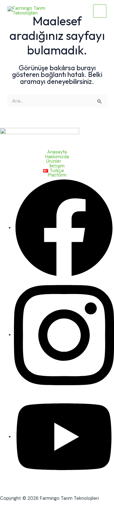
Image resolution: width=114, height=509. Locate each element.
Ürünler (53, 161)
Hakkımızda (57, 157)
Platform (57, 175)
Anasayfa (57, 152)
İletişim (57, 166)
